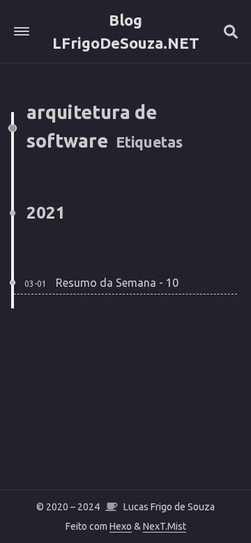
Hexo (120, 526)
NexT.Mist (164, 526)
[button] (21, 31)
